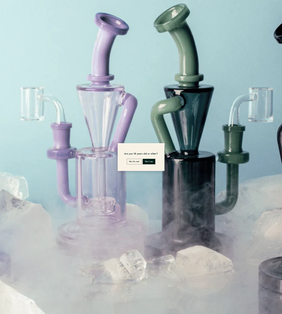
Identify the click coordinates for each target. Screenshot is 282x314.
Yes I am (149, 161)
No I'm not (134, 161)
